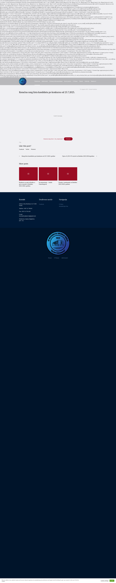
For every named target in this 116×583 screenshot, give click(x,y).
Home (50, 258)
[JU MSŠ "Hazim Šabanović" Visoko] (58, 243)
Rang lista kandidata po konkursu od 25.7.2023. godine (38, 156)
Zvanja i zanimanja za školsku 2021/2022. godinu (68, 183)
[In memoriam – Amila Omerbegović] (48, 174)
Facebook (21, 149)
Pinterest (33, 149)
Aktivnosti (64, 258)
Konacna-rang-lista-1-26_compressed (53, 139)
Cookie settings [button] (105, 580)
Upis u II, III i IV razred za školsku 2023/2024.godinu (78, 156)
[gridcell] (28, 219)
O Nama (61, 204)
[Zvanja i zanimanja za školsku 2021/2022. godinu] (68, 174)
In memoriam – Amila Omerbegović (45, 183)
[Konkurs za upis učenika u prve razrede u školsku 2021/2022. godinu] (28, 174)
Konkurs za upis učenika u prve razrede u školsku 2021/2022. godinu (27, 184)
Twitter (27, 149)
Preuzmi (68, 139)
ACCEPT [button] (112, 580)
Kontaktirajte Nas (63, 206)
